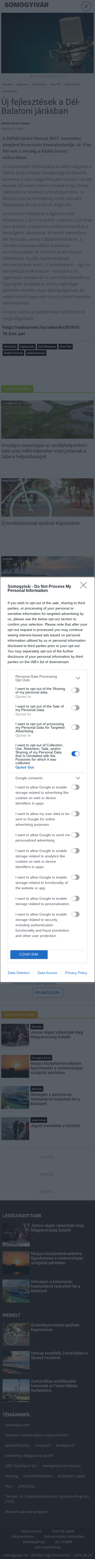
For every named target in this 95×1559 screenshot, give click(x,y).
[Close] (85, 587)
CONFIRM (29, 954)
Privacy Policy (76, 973)
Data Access (47, 973)
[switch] (75, 690)
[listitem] (47, 678)
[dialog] (47, 779)
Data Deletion (19, 973)
